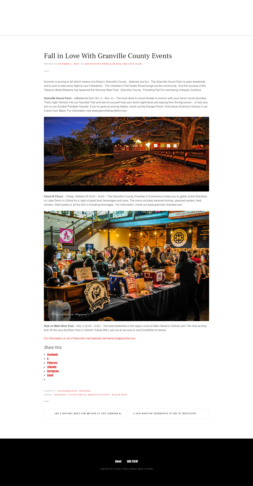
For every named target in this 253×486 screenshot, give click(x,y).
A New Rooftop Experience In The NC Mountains (164, 413)
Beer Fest (60, 395)
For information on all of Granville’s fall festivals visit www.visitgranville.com (89, 338)
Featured (85, 391)
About (118, 461)
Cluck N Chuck (77, 395)
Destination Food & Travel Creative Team (113, 64)
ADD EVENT (132, 461)
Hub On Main (119, 395)
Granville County (99, 395)
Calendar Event (67, 391)
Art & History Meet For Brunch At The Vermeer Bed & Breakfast (90, 413)
